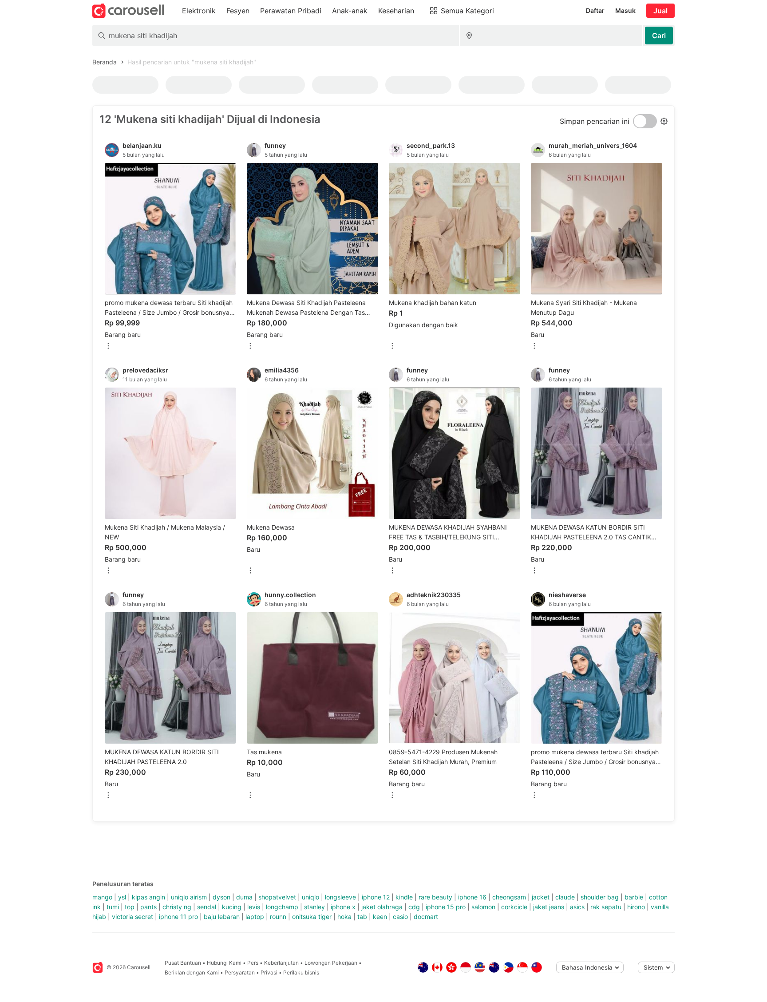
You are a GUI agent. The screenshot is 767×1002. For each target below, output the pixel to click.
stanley (314, 907)
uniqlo (310, 897)
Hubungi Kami (224, 962)
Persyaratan (240, 972)
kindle (404, 897)
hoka (344, 916)
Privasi (269, 972)
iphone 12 (376, 897)
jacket (541, 897)
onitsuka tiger (312, 916)
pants (148, 907)
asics (577, 907)
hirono (636, 907)
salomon (483, 907)
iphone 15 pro (446, 907)
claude (565, 897)
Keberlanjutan (281, 962)
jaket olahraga (382, 907)
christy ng (176, 907)
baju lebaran (222, 916)
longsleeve (340, 897)
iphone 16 (472, 897)
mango (102, 897)
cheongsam (509, 897)
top (129, 907)
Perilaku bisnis (301, 972)
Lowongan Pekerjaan (330, 962)
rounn (278, 916)
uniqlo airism (189, 897)
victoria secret (132, 916)
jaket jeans (548, 907)
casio (400, 916)
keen (380, 916)
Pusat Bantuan (183, 962)
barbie (634, 897)
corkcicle (514, 907)
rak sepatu (605, 907)
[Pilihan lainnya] (108, 346)
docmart (426, 916)
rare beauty (435, 897)
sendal (206, 907)
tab (362, 916)
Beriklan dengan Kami (192, 972)
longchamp (282, 907)
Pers (252, 962)
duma (244, 897)
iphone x (343, 907)
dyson (221, 897)
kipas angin (148, 897)
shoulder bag (600, 897)
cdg (414, 907)
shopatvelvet (277, 897)
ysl (122, 897)
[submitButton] (659, 35)
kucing (231, 907)
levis (253, 907)
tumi (113, 907)
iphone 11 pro (178, 916)
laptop (254, 916)
